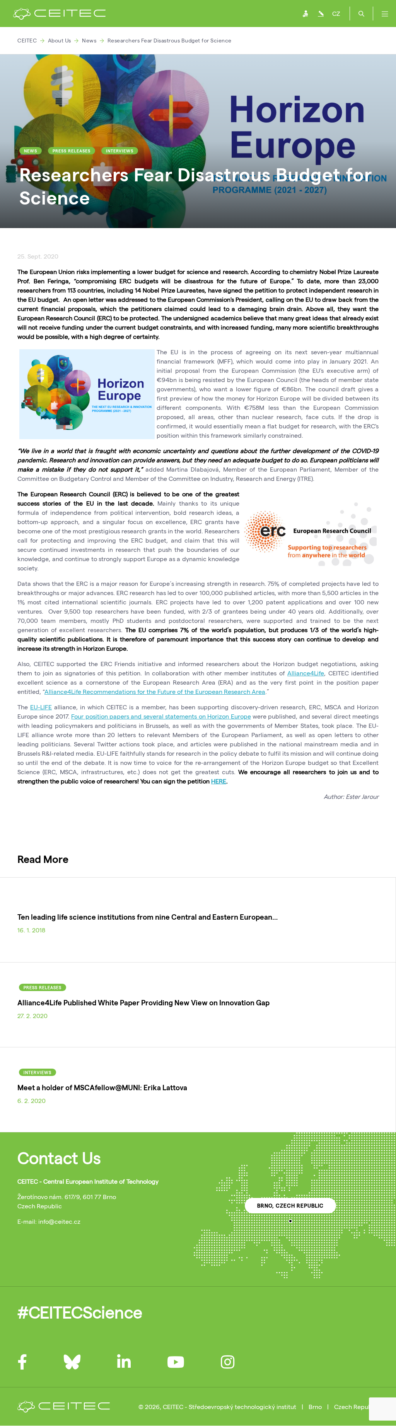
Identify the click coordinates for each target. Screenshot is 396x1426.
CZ (336, 13)
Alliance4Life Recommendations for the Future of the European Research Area (154, 691)
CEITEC (27, 40)
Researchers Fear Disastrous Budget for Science (170, 40)
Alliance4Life (305, 673)
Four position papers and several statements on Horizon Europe (161, 716)
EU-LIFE (41, 706)
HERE (218, 781)
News (89, 40)
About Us (59, 40)
